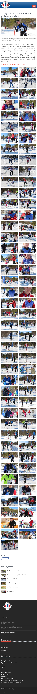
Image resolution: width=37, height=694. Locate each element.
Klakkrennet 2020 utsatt (14, 579)
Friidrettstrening (11, 583)
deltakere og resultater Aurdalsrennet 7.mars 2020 (15, 64)
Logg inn (3, 650)
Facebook (6, 559)
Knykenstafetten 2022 (13, 571)
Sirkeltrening (10, 591)
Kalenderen (4, 645)
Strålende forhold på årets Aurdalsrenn (18, 575)
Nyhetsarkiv (4, 647)
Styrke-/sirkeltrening (12, 587)
